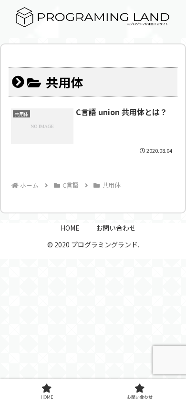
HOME (70, 228)
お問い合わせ (116, 228)
